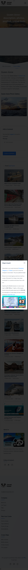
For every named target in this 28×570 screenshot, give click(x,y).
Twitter (10, 270)
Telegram (4, 270)
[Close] (24, 263)
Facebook (21, 268)
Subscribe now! (11, 294)
